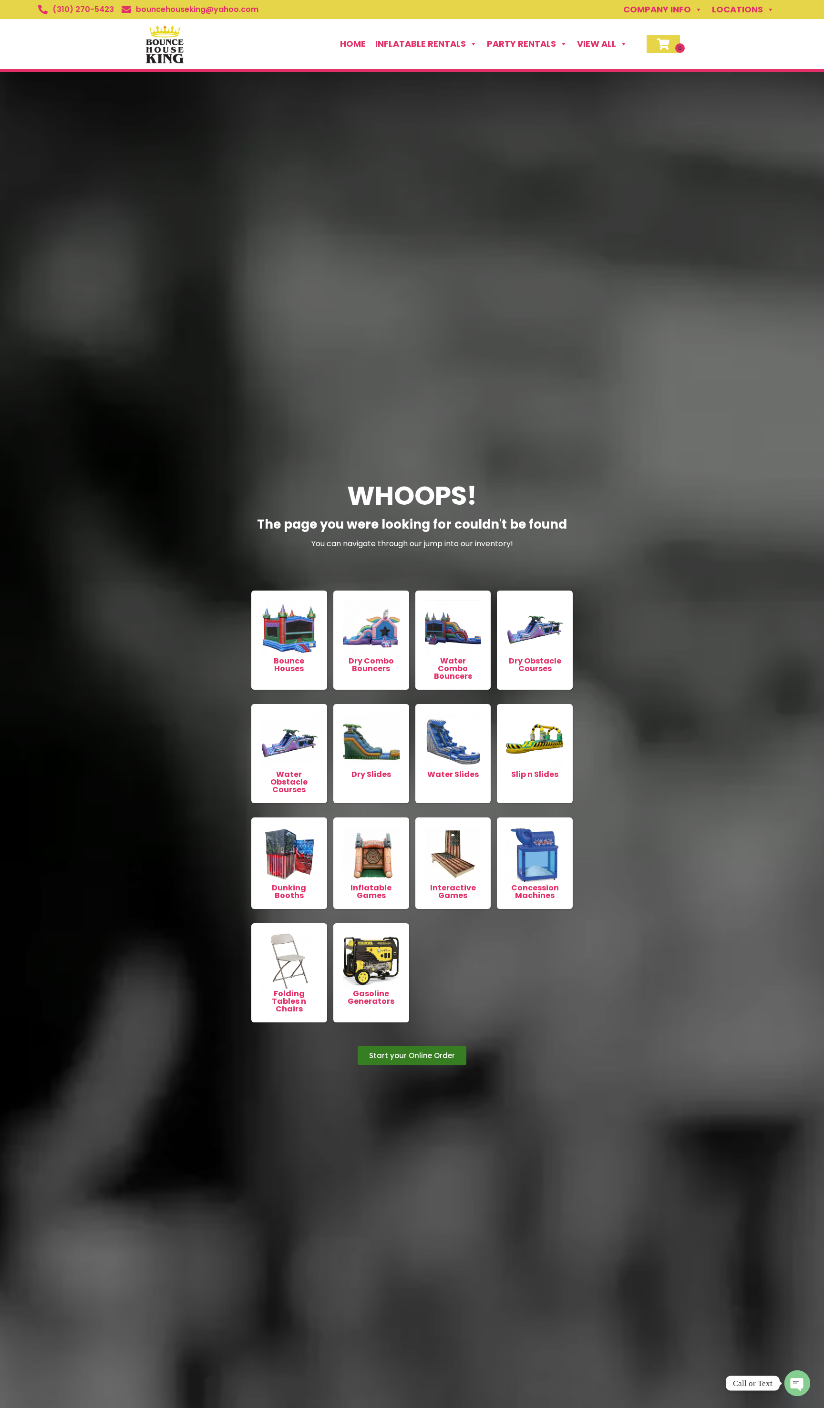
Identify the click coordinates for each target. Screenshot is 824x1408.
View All (596, 44)
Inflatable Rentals (420, 44)
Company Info (657, 9)
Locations (737, 9)
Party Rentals (521, 44)
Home (353, 44)
